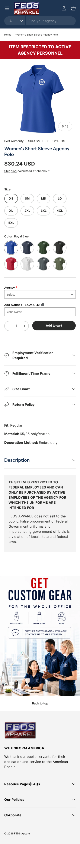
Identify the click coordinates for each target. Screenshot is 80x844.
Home (7, 34)
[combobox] (40, 20)
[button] (73, 8)
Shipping (10, 171)
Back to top (40, 703)
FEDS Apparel (22, 833)
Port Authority (14, 141)
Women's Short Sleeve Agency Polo (36, 34)
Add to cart (54, 325)
